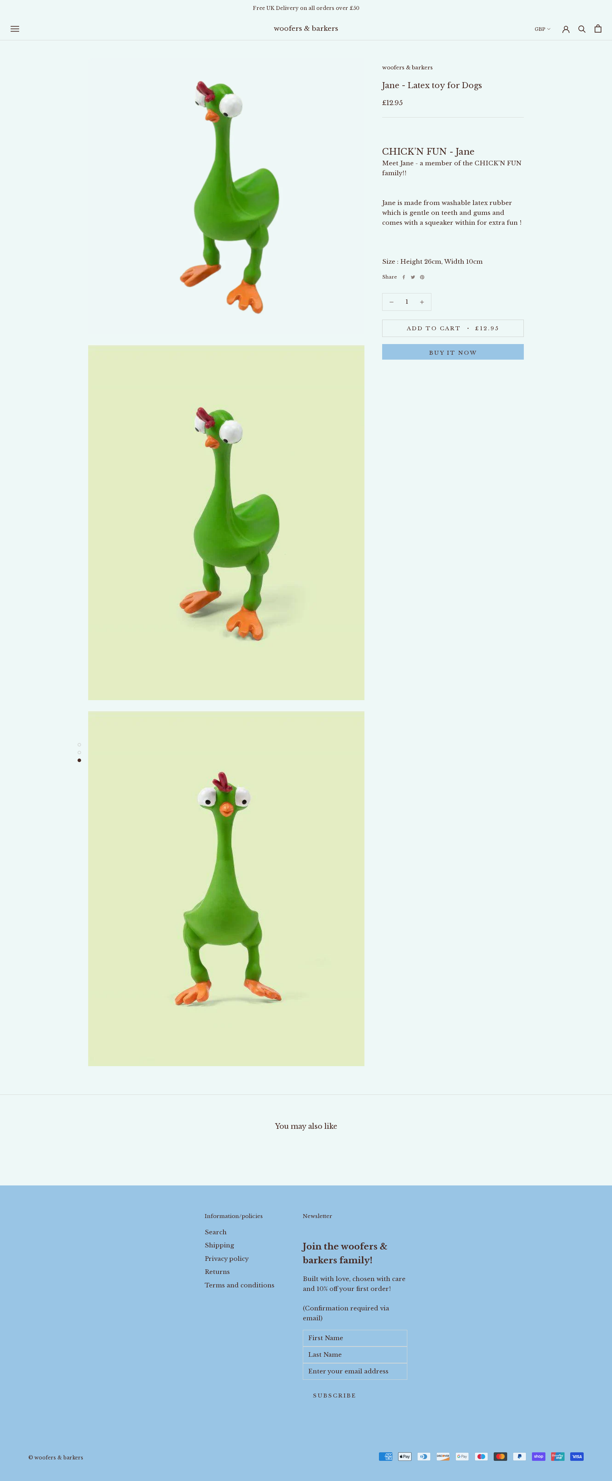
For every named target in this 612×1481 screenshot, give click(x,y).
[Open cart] (598, 28)
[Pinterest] (422, 277)
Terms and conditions (239, 1285)
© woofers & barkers (55, 1457)
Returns (217, 1272)
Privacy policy (227, 1259)
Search (216, 1232)
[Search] (582, 28)
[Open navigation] (15, 28)
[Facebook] (404, 277)
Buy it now (453, 352)
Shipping (219, 1245)
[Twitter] (413, 277)
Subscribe (334, 1395)
